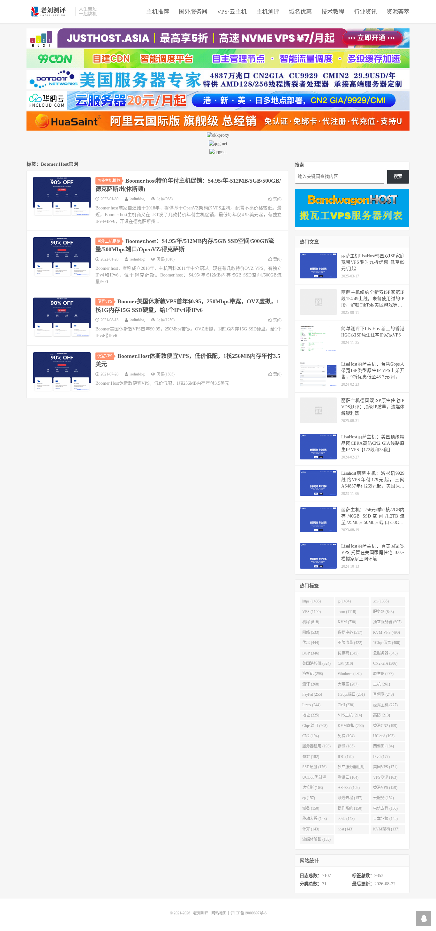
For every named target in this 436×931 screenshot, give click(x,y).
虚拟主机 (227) (385, 705)
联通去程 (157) (350, 798)
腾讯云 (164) (348, 777)
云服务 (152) (383, 798)
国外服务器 (193, 12)
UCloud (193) (384, 736)
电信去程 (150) (385, 808)
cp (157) (308, 798)
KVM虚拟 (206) (351, 725)
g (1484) (344, 601)
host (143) (345, 829)
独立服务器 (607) (387, 622)
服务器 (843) (383, 611)
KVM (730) (347, 622)
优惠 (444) (310, 642)
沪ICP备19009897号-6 (248, 913)
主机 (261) (381, 684)
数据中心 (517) (350, 632)
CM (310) (345, 663)
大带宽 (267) (348, 684)
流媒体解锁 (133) (316, 839)
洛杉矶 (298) (312, 673)
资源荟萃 (398, 12)
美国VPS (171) (385, 767)
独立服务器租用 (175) (351, 768)
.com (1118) (347, 611)
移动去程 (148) (314, 818)
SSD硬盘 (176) (314, 767)
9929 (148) (346, 818)
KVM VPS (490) (386, 632)
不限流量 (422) (350, 642)
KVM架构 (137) (386, 829)
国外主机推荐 (108, 180)
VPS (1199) (311, 611)
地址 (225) (310, 715)
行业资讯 (365, 12)
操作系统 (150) (350, 808)
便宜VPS (104, 301)
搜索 (299, 165)
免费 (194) (346, 736)
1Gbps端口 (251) (351, 694)
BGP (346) (310, 653)
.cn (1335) (381, 601)
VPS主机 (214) (350, 715)
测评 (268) (310, 684)
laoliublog (137, 199)
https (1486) (311, 601)
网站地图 (219, 913)
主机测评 (267, 12)
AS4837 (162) (349, 787)
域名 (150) (310, 808)
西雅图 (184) (383, 746)
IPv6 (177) (381, 756)
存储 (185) (346, 746)
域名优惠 (300, 12)
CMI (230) (346, 705)
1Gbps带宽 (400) (386, 642)
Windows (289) (350, 673)
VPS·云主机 (232, 12)
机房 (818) (310, 622)
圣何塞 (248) (383, 694)
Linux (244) (311, 705)
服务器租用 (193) (316, 746)
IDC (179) (346, 756)
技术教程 (332, 12)
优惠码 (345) (348, 653)
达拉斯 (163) (312, 787)
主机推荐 (157, 12)
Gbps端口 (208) (314, 725)
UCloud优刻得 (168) (314, 778)
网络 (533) (310, 632)
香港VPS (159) (385, 787)
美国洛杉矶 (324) (316, 663)
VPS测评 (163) (385, 777)
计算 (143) (310, 829)
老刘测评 (49, 11)
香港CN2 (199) (385, 725)
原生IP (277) (383, 673)
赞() (277, 199)
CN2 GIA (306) (385, 663)
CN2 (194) (310, 736)
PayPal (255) (312, 694)
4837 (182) (310, 756)
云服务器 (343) (385, 653)
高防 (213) (381, 715)
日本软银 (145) (385, 818)
